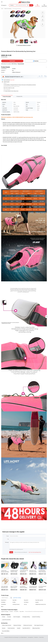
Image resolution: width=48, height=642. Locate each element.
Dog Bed (36, 602)
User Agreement (30, 637)
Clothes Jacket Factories (6, 625)
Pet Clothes (26, 602)
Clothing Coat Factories (27, 625)
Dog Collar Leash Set (39, 600)
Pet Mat (14, 602)
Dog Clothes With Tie (26, 628)
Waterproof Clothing (17, 625)
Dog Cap (3, 628)
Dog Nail (18, 628)
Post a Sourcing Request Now (35, 552)
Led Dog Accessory (16, 604)
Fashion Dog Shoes (11, 628)
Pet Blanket (3, 602)
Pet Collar (9, 616)
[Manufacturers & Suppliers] (24, 2)
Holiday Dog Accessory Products (41, 604)
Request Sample (21, 63)
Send (11, 552)
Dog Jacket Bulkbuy (5, 631)
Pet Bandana (3, 604)
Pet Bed (3, 616)
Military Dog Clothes (36, 628)
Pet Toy (25, 604)
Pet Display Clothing (26, 616)
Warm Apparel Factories (38, 625)
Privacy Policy (41, 637)
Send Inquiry (12, 61)
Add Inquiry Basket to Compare (24, 45)
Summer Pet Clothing (36, 616)
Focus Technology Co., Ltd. (16, 637)
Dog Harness (3, 600)
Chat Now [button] (36, 61)
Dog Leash (26, 600)
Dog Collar (14, 600)
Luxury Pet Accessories (6, 619)
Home (2, 8)
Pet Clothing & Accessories (17, 8)
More (2, 633)
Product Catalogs (17, 597)
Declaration (36, 637)
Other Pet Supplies (16, 616)
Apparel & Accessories (7, 8)
